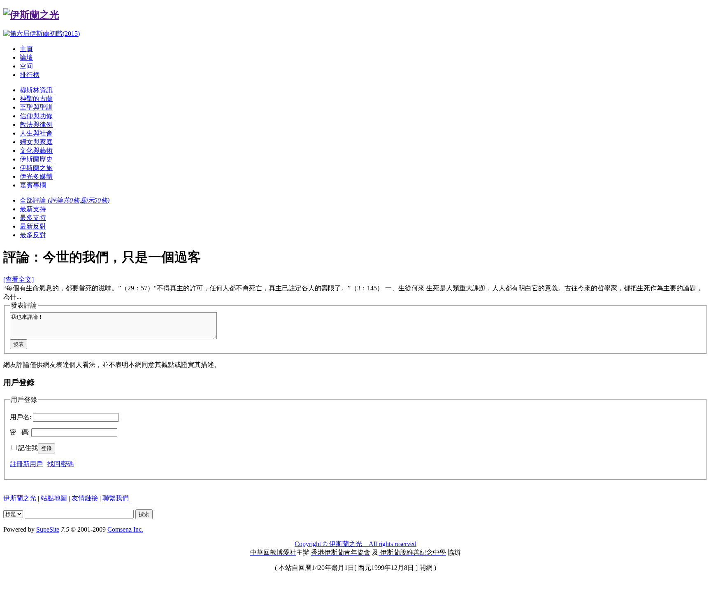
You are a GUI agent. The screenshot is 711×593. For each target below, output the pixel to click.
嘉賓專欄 (33, 185)
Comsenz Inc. (125, 529)
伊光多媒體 (36, 176)
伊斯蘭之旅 (36, 167)
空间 (26, 66)
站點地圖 (54, 498)
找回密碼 (60, 463)
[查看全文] (18, 279)
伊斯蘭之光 (19, 498)
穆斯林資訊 (36, 89)
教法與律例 (36, 124)
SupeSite (47, 529)
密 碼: (20, 432)
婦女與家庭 (36, 141)
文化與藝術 (36, 150)
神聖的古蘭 (36, 98)
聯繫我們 (115, 498)
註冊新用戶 (26, 463)
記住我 (28, 447)
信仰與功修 (36, 115)
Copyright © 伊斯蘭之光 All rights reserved (355, 543)
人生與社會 (36, 133)
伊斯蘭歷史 (36, 159)
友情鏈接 (85, 498)
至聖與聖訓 (36, 107)
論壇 (26, 57)
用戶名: (20, 416)
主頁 (26, 48)
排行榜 (30, 74)
